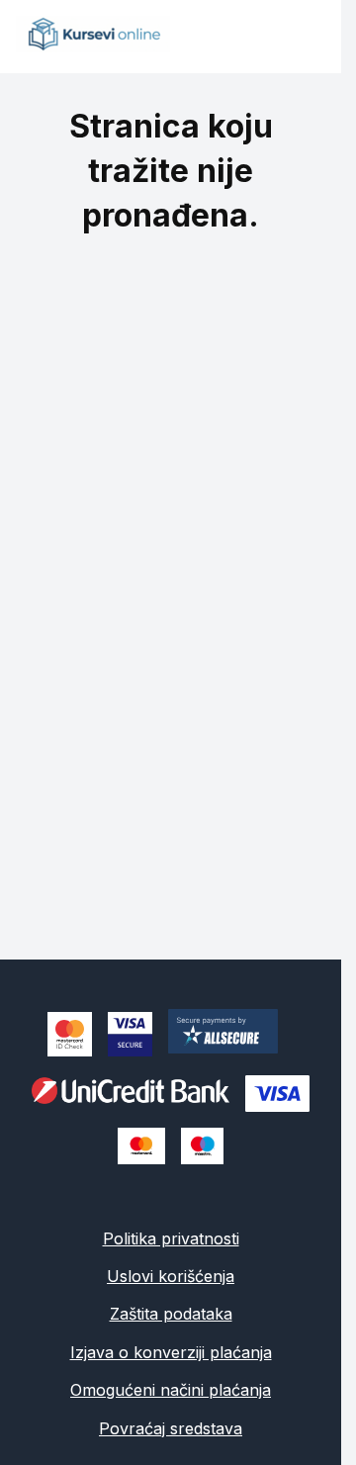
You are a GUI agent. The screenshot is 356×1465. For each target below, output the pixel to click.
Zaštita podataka (171, 1314)
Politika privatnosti (171, 1238)
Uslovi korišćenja (170, 1276)
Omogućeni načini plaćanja (170, 1390)
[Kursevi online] (93, 46)
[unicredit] (130, 1093)
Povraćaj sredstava (170, 1428)
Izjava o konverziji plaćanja (171, 1352)
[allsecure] (231, 1034)
